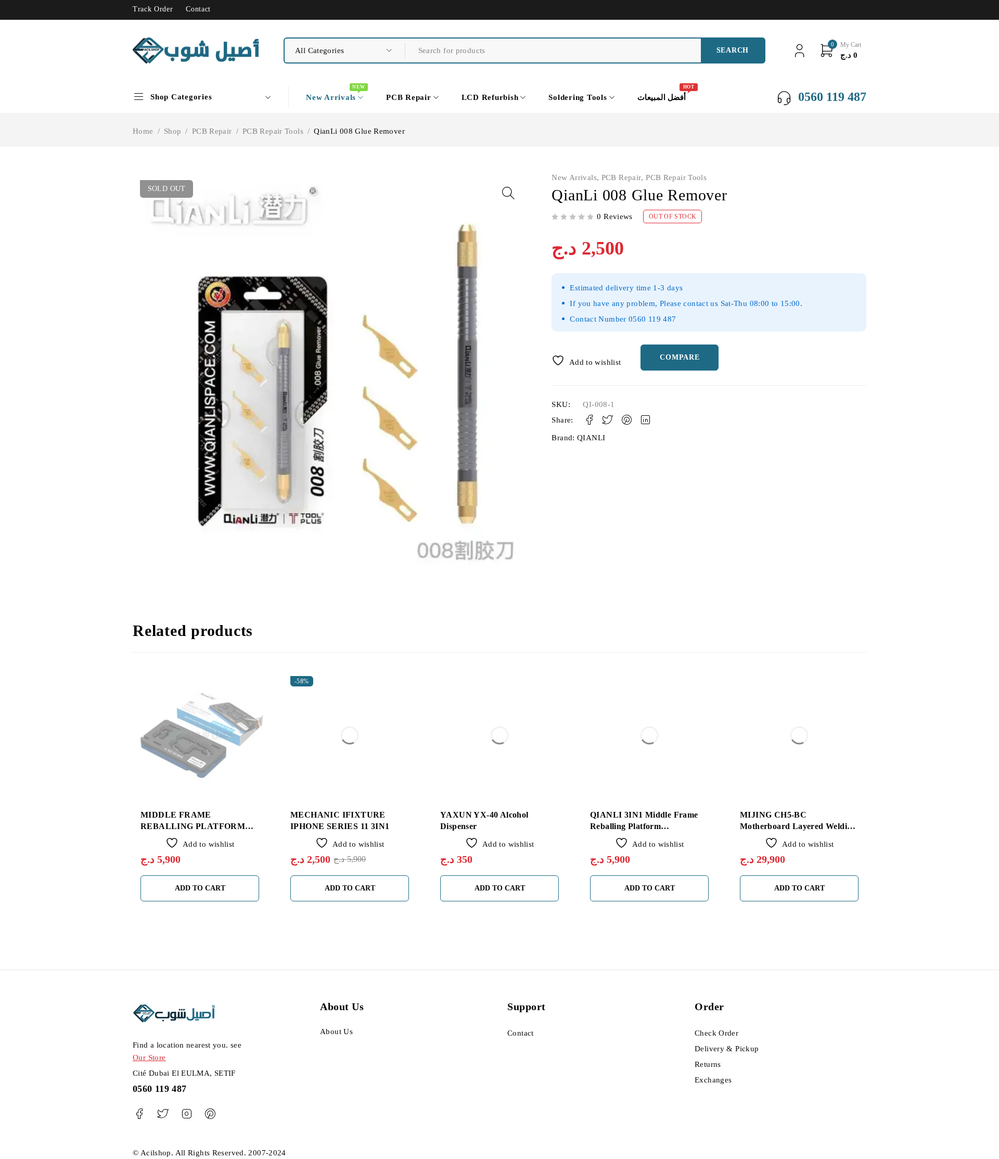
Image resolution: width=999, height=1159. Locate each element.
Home (143, 131)
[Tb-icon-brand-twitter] (162, 1113)
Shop (173, 131)
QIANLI (591, 438)
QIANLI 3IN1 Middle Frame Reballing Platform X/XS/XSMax (644, 826)
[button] (508, 193)
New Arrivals (574, 177)
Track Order (153, 9)
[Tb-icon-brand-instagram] (186, 1113)
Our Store (149, 1057)
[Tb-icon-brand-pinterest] (209, 1113)
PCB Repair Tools (272, 131)
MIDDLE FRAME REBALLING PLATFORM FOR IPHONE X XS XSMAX (196, 826)
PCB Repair (212, 131)
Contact (198, 9)
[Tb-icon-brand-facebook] (139, 1113)
